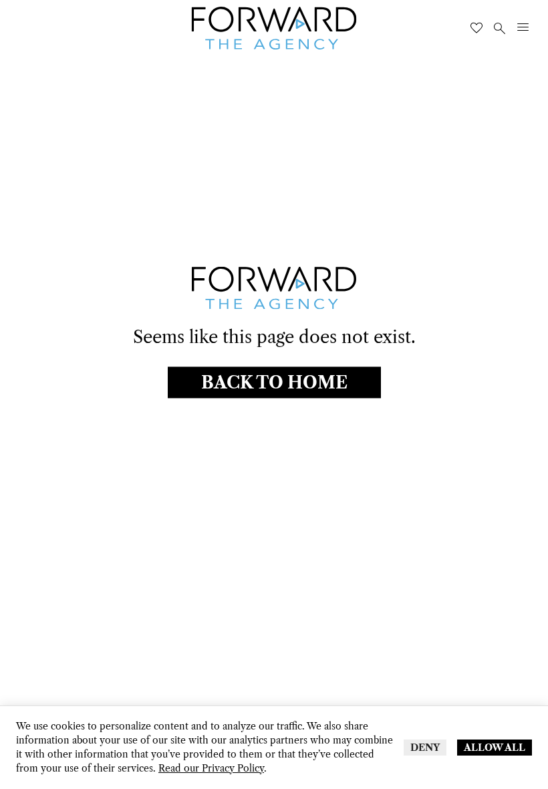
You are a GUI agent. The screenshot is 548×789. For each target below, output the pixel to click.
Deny (425, 748)
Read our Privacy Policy (211, 768)
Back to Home (274, 382)
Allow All (494, 748)
